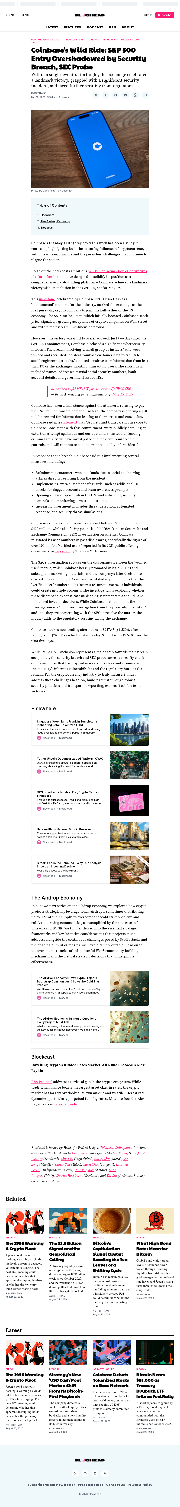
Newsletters (75, 39)
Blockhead (38, 93)
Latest (52, 27)
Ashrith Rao (14, 1293)
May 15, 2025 (122, 394)
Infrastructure (103, 1369)
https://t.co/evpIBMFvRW (69, 389)
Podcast (95, 27)
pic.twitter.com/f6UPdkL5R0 (110, 389)
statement (69, 422)
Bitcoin (10, 1237)
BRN (112, 27)
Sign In (148, 15)
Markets (55, 1237)
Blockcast (46, 227)
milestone (47, 299)
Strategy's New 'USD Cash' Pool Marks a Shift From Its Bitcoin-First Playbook (66, 1385)
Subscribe (165, 14)
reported (62, 551)
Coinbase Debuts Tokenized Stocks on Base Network (111, 1379)
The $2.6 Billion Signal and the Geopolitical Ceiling (65, 1251)
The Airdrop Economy (55, 221)
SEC (33, 42)
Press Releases (91, 1484)
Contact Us (115, 1484)
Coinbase (93, 39)
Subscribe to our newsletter (51, 1484)
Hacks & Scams (131, 39)
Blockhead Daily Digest (47, 39)
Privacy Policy (140, 1484)
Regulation (110, 39)
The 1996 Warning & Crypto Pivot (25, 1245)
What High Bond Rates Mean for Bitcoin (154, 1248)
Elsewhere (47, 215)
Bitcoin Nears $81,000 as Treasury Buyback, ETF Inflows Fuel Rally (155, 1385)
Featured (73, 27)
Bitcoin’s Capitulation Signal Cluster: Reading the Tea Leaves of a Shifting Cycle (110, 1256)
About (128, 27)
